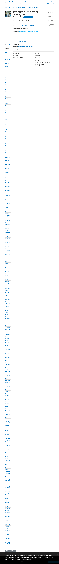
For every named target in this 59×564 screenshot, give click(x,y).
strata (6, 207)
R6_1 (6, 91)
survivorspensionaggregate (7, 377)
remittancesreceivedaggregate (7, 344)
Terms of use (47, 2)
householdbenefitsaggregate (7, 288)
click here (29, 559)
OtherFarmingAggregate (7, 318)
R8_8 (6, 141)
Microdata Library (12, 2)
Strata (6, 263)
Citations (40, 1)
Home (6, 7)
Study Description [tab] (10, 41)
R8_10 (6, 145)
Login (52, 3)
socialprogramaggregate (7, 371)
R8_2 (6, 126)
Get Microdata (28, 17)
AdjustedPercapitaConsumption (7, 215)
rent (6, 68)
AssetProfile (7, 524)
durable (6, 57)
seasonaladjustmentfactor (7, 203)
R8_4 (6, 131)
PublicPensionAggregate (7, 451)
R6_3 (6, 96)
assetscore (7, 54)
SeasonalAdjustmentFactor (7, 260)
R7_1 (6, 119)
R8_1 (6, 124)
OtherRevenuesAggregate (7, 440)
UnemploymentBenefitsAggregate (7, 498)
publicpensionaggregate (7, 334)
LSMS (19, 7)
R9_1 (6, 148)
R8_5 (6, 133)
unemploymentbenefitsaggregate (7, 382)
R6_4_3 (6, 103)
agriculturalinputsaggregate (7, 271)
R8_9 (6, 143)
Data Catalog (21, 2)
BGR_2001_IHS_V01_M (26, 7)
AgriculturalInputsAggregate (7, 388)
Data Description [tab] (22, 41)
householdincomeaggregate (7, 294)
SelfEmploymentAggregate (7, 359)
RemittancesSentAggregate (7, 466)
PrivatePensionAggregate (7, 445)
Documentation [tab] (33, 41)
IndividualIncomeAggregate (7, 416)
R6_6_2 (6, 110)
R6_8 (6, 115)
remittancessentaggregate (7, 349)
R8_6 (6, 136)
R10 (6, 152)
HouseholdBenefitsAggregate (7, 405)
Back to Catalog (11, 550)
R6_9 (6, 117)
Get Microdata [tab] (44, 41)
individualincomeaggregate (7, 299)
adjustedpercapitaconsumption (7, 159)
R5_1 (6, 86)
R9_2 (6, 150)
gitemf (6, 180)
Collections (33, 1)
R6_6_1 (6, 108)
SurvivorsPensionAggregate (7, 493)
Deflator (7, 279)
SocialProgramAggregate (7, 487)
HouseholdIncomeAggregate (7, 410)
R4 (5, 84)
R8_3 (6, 129)
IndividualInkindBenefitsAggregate (7, 421)
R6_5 (6, 105)
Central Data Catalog (12, 7)
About (26, 1)
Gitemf (6, 236)
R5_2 (6, 89)
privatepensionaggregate (7, 329)
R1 (5, 77)
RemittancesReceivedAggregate (7, 460)
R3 (5, 82)
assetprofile (7, 502)
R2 (5, 79)
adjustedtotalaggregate (7, 164)
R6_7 (6, 112)
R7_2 (6, 122)
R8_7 (6, 138)
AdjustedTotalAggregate (7, 221)
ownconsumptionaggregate (7, 65)
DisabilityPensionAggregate (7, 399)
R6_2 (6, 93)
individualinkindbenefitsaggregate (7, 305)
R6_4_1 (6, 98)
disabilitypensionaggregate (7, 283)
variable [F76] (35, 7)
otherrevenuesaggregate (7, 324)
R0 (5, 75)
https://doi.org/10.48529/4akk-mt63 (27, 25)
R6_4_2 (6, 101)
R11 (5, 155)
